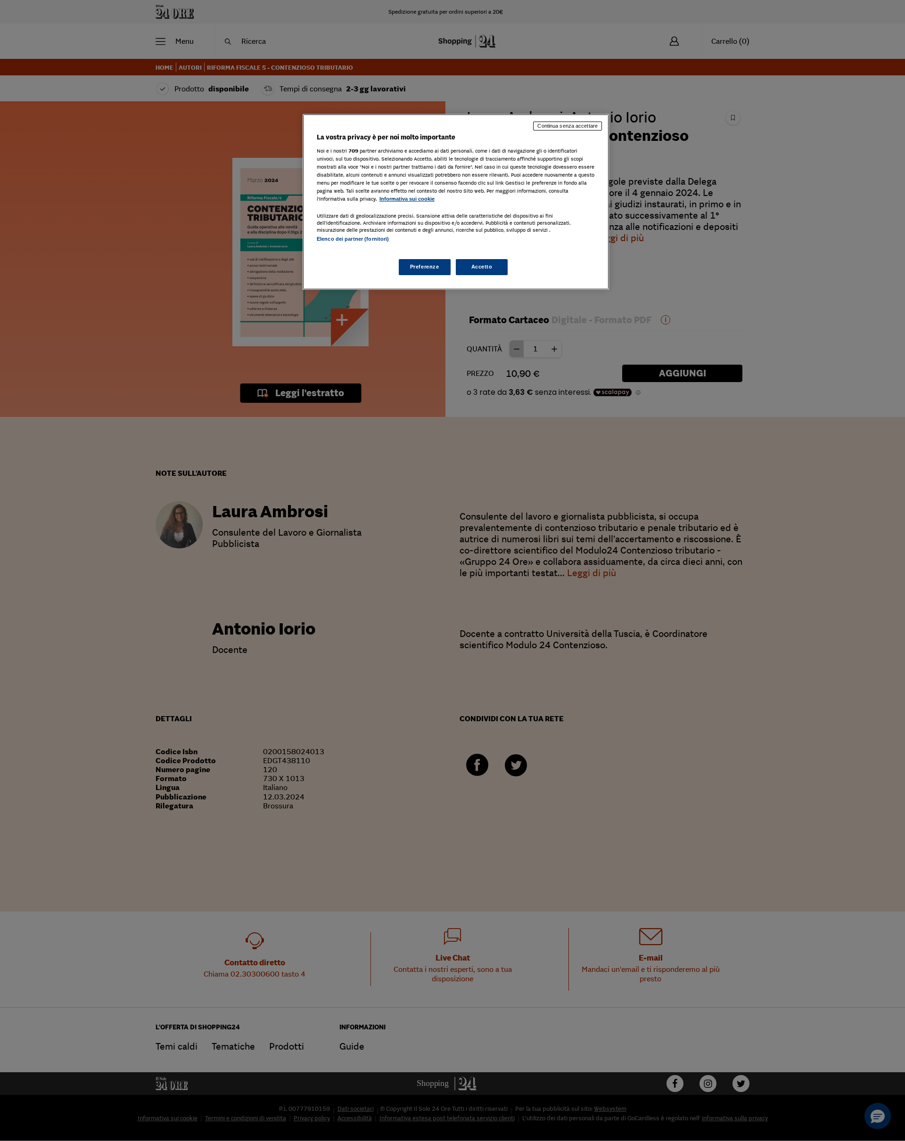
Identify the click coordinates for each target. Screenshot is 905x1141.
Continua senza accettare (567, 126)
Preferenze (424, 266)
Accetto (482, 266)
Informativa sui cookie (407, 199)
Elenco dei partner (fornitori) (353, 239)
